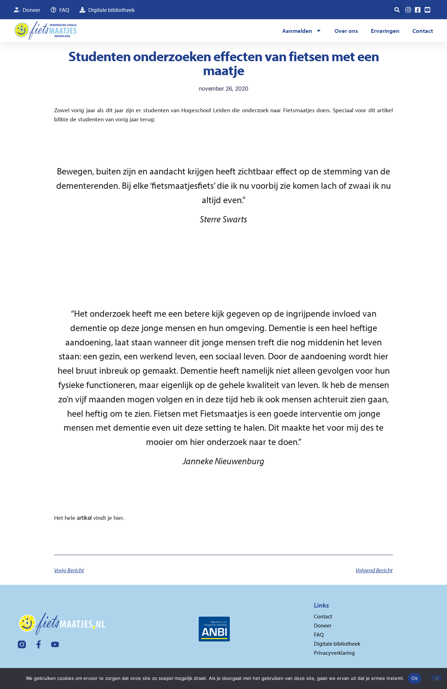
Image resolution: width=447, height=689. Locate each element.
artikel (84, 517)
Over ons (346, 30)
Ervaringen (385, 30)
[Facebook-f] (39, 644)
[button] (397, 9)
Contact (422, 30)
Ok (414, 678)
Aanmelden (297, 30)
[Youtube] (55, 644)
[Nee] (436, 677)
